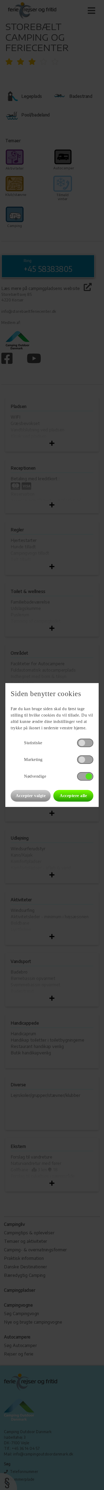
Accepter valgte (31, 795)
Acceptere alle (73, 795)
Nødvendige (35, 776)
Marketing (33, 759)
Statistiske (33, 742)
